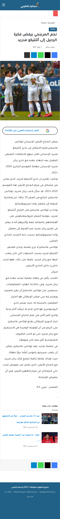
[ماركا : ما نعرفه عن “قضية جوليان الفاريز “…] (50, 437)
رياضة (43, 23)
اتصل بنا (8, 492)
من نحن (30, 497)
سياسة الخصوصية (47, 492)
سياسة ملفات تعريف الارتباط (26, 492)
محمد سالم (50, 47)
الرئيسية (51, 23)
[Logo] (30, 5)
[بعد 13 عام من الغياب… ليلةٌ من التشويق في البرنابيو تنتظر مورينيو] (50, 418)
